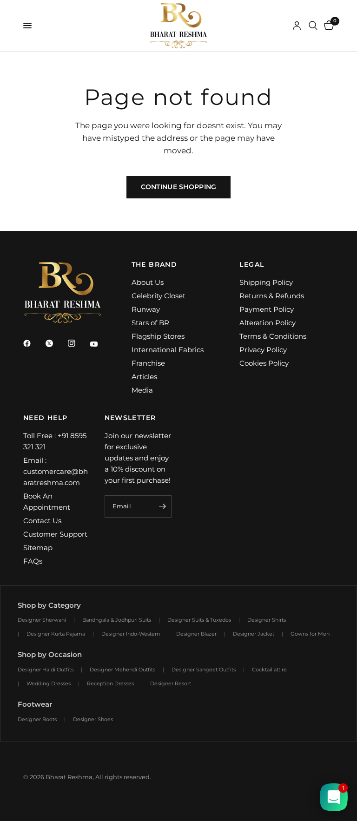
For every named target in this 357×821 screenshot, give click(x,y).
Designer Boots (37, 719)
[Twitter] (56, 343)
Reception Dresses (110, 683)
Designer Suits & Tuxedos (199, 620)
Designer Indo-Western (130, 634)
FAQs (32, 561)
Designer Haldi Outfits (45, 669)
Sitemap (38, 547)
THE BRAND (155, 264)
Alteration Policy (267, 322)
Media (142, 390)
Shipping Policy (266, 282)
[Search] (313, 25)
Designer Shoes (93, 719)
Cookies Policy (264, 363)
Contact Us (42, 520)
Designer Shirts (266, 620)
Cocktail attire (269, 669)
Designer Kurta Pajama (55, 634)
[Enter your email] (162, 506)
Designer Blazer (196, 634)
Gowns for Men (310, 634)
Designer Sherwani (42, 620)
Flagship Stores (158, 336)
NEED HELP (45, 417)
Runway (146, 309)
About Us (148, 282)
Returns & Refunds (271, 295)
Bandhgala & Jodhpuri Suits (116, 620)
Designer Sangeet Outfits (204, 669)
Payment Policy (266, 309)
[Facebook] (33, 343)
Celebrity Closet (158, 295)
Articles (144, 376)
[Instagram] (78, 343)
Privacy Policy (263, 349)
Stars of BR (150, 322)
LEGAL (251, 264)
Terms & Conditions (272, 336)
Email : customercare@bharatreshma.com (55, 471)
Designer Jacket (253, 634)
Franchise (148, 363)
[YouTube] (100, 344)
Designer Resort (170, 683)
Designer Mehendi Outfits (122, 669)
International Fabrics (168, 349)
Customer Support (55, 534)
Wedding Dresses (48, 683)
